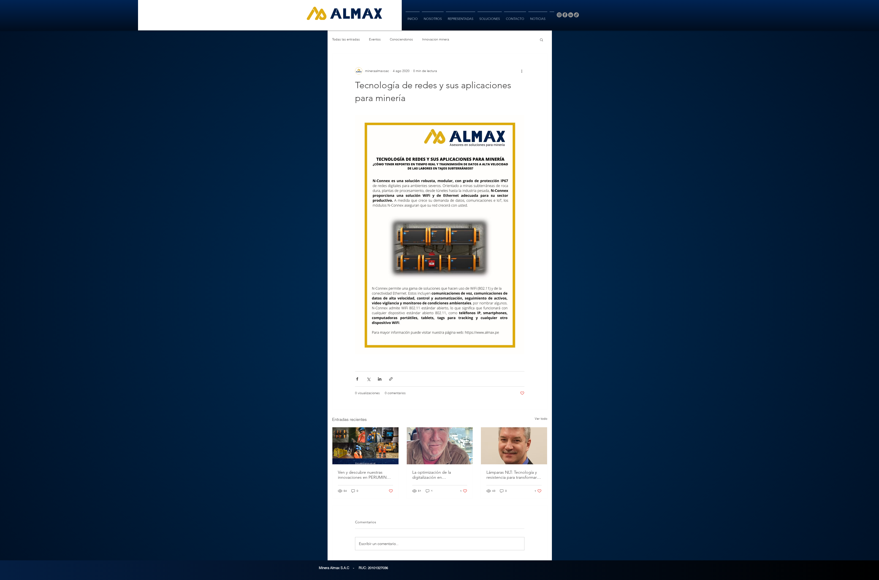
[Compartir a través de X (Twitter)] (368, 379)
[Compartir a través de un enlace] (391, 379)
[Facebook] (564, 14)
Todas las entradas (346, 39)
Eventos (375, 39)
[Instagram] (559, 14)
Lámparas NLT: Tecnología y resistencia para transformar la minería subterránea (513, 475)
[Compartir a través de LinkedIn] (379, 379)
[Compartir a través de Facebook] (357, 379)
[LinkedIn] (570, 14)
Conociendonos (401, 39)
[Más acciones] (521, 71)
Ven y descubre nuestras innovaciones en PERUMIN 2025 (362, 475)
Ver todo (541, 419)
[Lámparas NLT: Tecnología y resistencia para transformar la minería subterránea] (514, 445)
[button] (541, 39)
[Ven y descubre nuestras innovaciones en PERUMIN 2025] (365, 445)
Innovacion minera (435, 39)
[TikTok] (576, 14)
